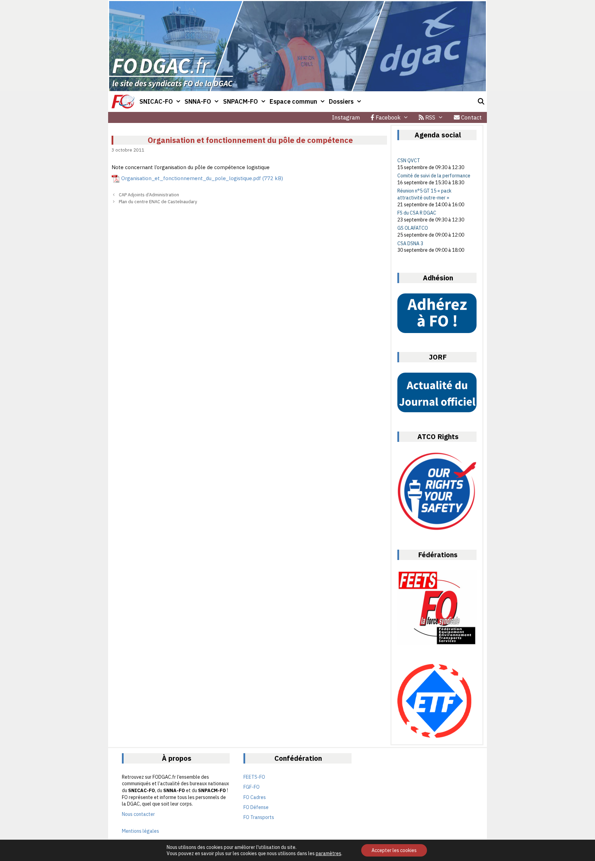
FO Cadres (254, 797)
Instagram (346, 117)
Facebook (387, 117)
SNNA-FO (198, 101)
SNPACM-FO (240, 101)
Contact (471, 117)
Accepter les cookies (394, 850)
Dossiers (341, 101)
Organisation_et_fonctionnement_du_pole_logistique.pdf (191, 178)
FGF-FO (251, 787)
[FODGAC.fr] (123, 101)
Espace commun (293, 101)
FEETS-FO (254, 777)
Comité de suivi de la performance (433, 176)
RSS (429, 117)
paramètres (328, 853)
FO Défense (256, 807)
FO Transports (258, 817)
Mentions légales (140, 831)
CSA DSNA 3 (410, 243)
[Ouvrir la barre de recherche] (481, 101)
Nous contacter (138, 814)
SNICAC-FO (156, 101)
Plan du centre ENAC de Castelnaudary (158, 202)
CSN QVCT (408, 160)
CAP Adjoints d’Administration (149, 195)
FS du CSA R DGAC (416, 213)
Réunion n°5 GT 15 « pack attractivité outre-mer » (424, 194)
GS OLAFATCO (412, 228)
